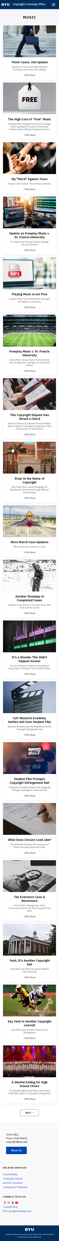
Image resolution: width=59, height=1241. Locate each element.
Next (28, 1112)
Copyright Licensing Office (29, 4)
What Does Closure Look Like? (29, 840)
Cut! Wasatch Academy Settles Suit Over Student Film (29, 720)
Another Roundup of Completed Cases (29, 598)
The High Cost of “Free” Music (29, 119)
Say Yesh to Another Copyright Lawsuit (29, 1023)
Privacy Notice (22, 1237)
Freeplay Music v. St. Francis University (29, 353)
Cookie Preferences (34, 1237)
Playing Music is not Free (29, 294)
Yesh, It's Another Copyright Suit (29, 962)
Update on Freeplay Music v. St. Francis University (29, 235)
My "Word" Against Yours (29, 179)
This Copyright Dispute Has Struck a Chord (29, 417)
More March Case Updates (30, 542)
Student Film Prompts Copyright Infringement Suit (29, 781)
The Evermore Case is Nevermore (29, 899)
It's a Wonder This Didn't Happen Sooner (29, 659)
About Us (16, 1150)
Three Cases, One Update (29, 62)
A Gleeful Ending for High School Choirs (29, 1084)
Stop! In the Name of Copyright (29, 480)
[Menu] (53, 4)
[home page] (5, 4)
